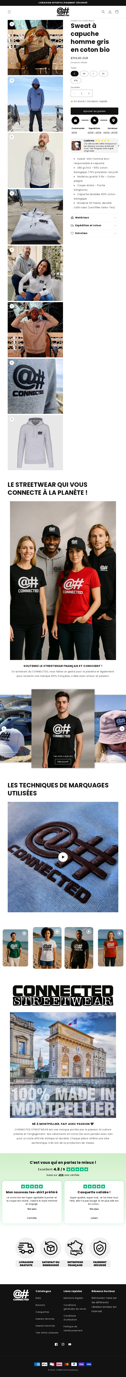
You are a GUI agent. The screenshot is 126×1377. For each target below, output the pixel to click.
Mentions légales (73, 1298)
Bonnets (40, 1305)
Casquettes (42, 1312)
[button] (9, 11)
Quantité (75, 87)
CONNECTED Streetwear (67, 1370)
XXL (76, 80)
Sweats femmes (45, 1318)
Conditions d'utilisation (70, 1317)
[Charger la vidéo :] (63, 857)
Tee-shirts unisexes (47, 1332)
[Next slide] (122, 728)
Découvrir (9, 757)
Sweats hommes (45, 1325)
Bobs (38, 1298)
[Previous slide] (4, 728)
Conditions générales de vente (75, 1307)
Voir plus (32, 1209)
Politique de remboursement (73, 1328)
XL (103, 73)
